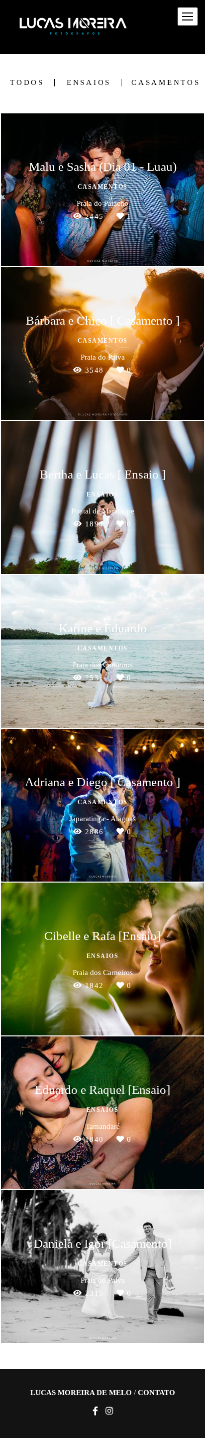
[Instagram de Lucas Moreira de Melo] (109, 1411)
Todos (27, 82)
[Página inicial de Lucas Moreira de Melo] (73, 26)
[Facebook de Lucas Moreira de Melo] (95, 1411)
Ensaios (89, 82)
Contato (156, 1393)
